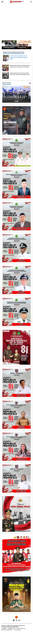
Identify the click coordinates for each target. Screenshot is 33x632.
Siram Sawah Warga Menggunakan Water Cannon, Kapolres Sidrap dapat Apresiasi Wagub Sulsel (9, 46)
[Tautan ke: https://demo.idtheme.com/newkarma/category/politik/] (30, 83)
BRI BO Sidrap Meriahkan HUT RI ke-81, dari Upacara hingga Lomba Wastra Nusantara (23, 46)
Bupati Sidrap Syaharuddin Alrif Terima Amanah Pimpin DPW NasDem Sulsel (14, 96)
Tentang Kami (17, 629)
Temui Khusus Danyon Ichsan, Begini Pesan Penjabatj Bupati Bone (18, 57)
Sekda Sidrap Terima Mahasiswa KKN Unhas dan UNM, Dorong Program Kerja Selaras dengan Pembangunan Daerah (20, 73)
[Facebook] (14, 620)
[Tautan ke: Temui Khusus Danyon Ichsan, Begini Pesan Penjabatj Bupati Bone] (6, 58)
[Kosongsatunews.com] (17, 1)
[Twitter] (16, 620)
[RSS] (19, 620)
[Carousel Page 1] (15, 101)
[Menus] (2, 2)
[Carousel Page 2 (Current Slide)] (17, 101)
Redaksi (4, 628)
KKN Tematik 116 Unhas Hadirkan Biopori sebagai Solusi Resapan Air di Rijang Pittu (20, 66)
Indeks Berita (11, 628)
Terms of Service (21, 628)
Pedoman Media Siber (6, 629)
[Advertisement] (16, 22)
